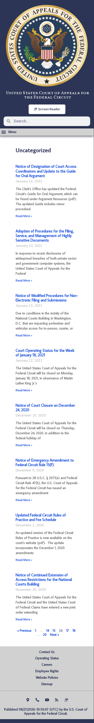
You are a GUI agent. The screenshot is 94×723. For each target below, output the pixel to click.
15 (54, 630)
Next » (54, 634)
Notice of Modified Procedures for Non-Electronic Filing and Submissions (47, 297)
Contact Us (47, 652)
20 (45, 634)
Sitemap (47, 684)
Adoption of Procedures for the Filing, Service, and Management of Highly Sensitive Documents (45, 236)
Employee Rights (47, 671)
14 (47, 630)
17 (67, 630)
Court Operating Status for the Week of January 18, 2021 (45, 352)
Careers (47, 664)
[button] (9, 132)
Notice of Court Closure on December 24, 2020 (45, 407)
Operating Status (47, 658)
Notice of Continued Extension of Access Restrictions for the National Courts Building (44, 579)
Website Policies (47, 677)
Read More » (24, 216)
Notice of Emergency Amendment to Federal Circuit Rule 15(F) (45, 462)
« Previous (24, 630)
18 (73, 630)
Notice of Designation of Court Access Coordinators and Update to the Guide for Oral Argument (46, 171)
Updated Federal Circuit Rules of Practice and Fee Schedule (41, 517)
